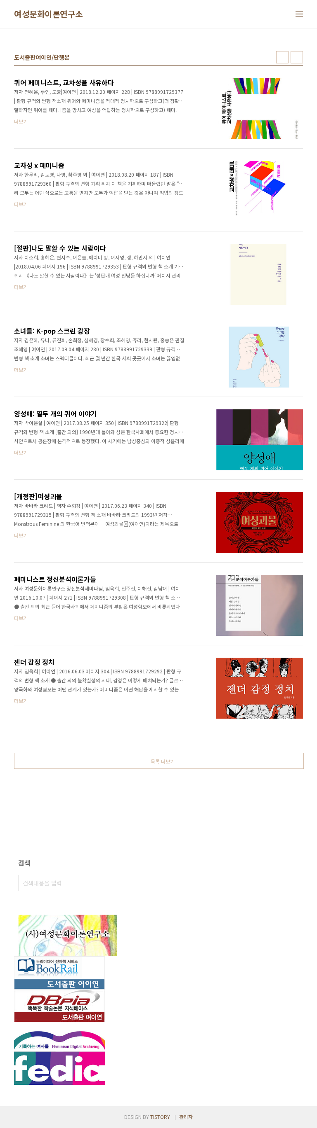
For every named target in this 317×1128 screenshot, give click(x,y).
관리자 (186, 1116)
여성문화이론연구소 (48, 14)
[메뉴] (299, 14)
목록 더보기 (163, 761)
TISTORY (160, 1116)
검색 (74, 883)
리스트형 (297, 57)
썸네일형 (282, 57)
